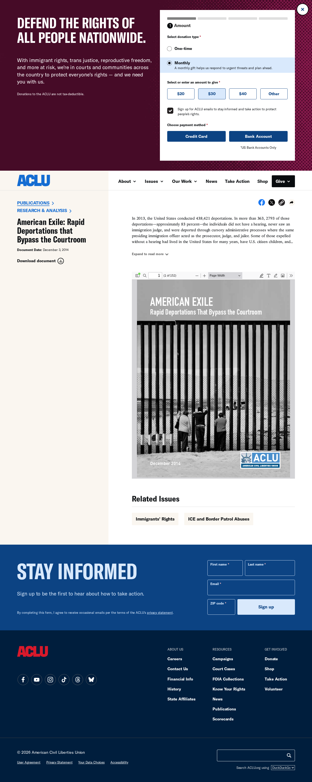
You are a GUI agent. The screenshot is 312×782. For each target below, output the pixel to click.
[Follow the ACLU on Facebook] (23, 680)
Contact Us (177, 668)
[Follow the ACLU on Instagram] (50, 680)
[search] (289, 755)
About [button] (125, 181)
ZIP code (217, 603)
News (211, 181)
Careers (174, 658)
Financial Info (180, 679)
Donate (271, 658)
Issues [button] (152, 181)
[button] (281, 203)
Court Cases (224, 668)
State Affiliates (181, 699)
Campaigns (223, 658)
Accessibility (119, 762)
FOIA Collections (228, 679)
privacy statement (160, 612)
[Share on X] (271, 204)
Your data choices (91, 762)
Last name (255, 564)
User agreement (28, 762)
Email (214, 584)
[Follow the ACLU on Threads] (77, 680)
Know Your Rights (229, 689)
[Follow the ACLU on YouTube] (36, 680)
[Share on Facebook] (261, 204)
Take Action (237, 181)
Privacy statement (59, 762)
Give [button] (281, 181)
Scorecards (223, 719)
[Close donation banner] (303, 9)
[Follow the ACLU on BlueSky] (91, 680)
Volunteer (274, 689)
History (174, 689)
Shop (262, 181)
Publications (33, 202)
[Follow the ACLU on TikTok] (64, 680)
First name (218, 564)
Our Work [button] (182, 181)
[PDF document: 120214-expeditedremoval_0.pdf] (213, 375)
